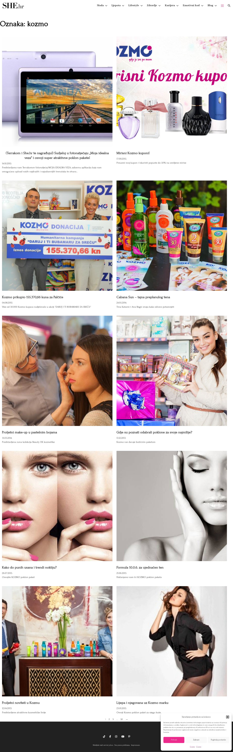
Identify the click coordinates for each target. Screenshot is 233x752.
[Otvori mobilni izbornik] (222, 6)
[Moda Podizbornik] (106, 5)
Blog (210, 5)
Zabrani (196, 740)
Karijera (170, 5)
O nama (192, 747)
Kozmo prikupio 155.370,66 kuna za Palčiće (32, 297)
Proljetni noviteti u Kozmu (21, 703)
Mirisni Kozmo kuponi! (133, 153)
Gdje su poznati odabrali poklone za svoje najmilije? (154, 432)
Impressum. (135, 745)
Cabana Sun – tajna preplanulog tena (143, 297)
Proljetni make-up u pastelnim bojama (29, 432)
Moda (100, 5)
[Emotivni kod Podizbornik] (202, 5)
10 (122, 719)
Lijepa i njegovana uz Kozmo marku (142, 703)
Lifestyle (133, 5)
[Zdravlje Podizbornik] (159, 5)
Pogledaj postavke (218, 740)
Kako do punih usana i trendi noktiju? (29, 567)
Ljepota (116, 5)
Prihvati (174, 740)
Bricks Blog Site (116, 728)
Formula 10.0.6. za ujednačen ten (140, 567)
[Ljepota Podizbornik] (123, 5)
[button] (227, 717)
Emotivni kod (191, 5)
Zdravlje (152, 5)
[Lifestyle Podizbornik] (141, 5)
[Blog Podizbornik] (216, 5)
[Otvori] (229, 5)
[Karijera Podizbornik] (177, 5)
